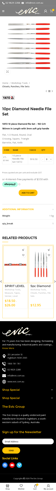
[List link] (28, 356)
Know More (8, 348)
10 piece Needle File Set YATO (18, 158)
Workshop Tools (19, 83)
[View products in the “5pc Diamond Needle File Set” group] (49, 249)
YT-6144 (6, 159)
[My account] (46, 11)
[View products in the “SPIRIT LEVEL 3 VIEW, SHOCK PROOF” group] (23, 249)
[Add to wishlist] (23, 255)
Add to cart (28, 192)
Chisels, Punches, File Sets (15, 86)
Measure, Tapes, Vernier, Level (12, 295)
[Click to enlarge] (7, 72)
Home (5, 83)
